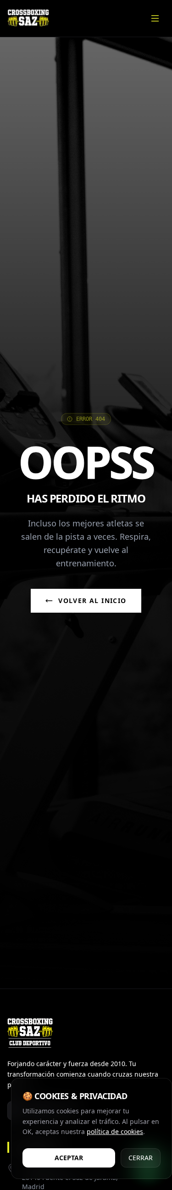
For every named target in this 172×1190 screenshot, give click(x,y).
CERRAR (140, 1157)
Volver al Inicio (92, 600)
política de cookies (115, 1131)
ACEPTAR (69, 1157)
